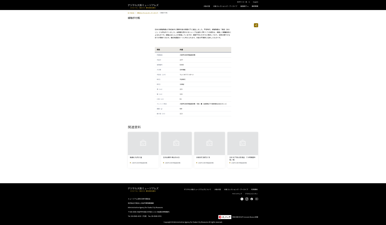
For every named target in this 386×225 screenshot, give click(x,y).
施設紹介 (243, 6)
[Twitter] (241, 198)
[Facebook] (251, 198)
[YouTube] (256, 198)
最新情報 (255, 6)
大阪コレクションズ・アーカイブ (225, 6)
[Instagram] (246, 198)
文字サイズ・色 (242, 2)
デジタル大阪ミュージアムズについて (197, 189)
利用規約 (254, 189)
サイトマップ (237, 193)
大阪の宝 (207, 6)
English (255, 2)
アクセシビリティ (251, 193)
